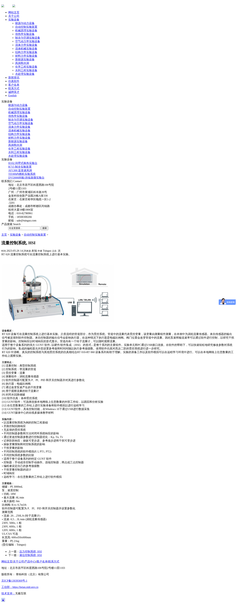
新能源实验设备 (25, 59)
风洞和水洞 (22, 63)
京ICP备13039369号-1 (14, 580)
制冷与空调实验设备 (27, 37)
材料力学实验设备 (26, 55)
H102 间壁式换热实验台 (22, 163)
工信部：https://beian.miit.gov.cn (19, 587)
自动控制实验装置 (26, 26)
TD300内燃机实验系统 (22, 173)
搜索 (44, 228)
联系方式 (13, 88)
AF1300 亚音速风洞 (20, 170)
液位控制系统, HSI (30, 555)
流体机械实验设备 (26, 48)
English (12, 95)
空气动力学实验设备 (27, 41)
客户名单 (13, 84)
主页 (4, 234)
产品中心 (30, 561)
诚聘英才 (13, 92)
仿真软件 (13, 81)
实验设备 (13, 19)
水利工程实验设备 (26, 70)
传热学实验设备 (25, 34)
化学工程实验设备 (26, 66)
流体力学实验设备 (26, 44)
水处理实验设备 (25, 73)
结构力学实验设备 (26, 52)
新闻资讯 (13, 77)
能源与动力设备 (25, 23)
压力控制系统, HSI (30, 551)
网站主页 (13, 12)
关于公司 (13, 15)
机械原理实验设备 (26, 30)
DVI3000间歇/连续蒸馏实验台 (26, 177)
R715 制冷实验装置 (20, 166)
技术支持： (8, 593)
